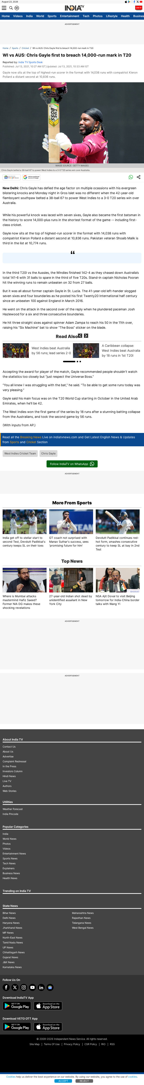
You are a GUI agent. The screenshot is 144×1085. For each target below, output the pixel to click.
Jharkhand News (12, 927)
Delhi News (9, 917)
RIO (103, 1044)
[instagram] (23, 987)
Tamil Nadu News (13, 942)
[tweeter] (14, 987)
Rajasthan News (81, 917)
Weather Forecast (13, 809)
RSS (112, 1044)
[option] (37, 350)
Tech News (9, 863)
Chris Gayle (48, 453)
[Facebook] (6, 987)
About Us (8, 751)
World (40, 16)
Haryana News (11, 922)
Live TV (7, 781)
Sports (52, 16)
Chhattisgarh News (14, 952)
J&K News (8, 962)
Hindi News (9, 776)
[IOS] (126, 2)
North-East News (12, 937)
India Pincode (10, 813)
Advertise (8, 756)
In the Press (9, 766)
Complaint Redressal (14, 761)
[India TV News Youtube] (141, 2)
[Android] (129, 2)
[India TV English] (74, 8)
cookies (132, 1076)
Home (6, 16)
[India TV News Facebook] (134, 2)
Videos (18, 16)
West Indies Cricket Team (20, 453)
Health (125, 16)
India (29, 16)
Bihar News (9, 912)
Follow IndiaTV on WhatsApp (69, 464)
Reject (84, 1080)
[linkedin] (41, 987)
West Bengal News (82, 927)
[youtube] (32, 987)
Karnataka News (12, 967)
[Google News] (12, 177)
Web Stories (9, 790)
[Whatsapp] (131, 177)
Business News (11, 873)
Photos (98, 16)
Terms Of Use (52, 1044)
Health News (10, 878)
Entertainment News (14, 853)
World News (9, 838)
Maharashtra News (83, 912)
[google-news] (50, 987)
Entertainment (69, 16)
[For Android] (17, 1027)
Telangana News (81, 922)
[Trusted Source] (31, 177)
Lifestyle (111, 16)
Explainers (8, 868)
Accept (63, 1080)
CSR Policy (90, 1044)
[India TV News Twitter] (137, 2)
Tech (86, 16)
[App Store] (48, 1006)
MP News (8, 932)
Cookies (10, 1076)
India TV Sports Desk (30, 62)
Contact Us (9, 746)
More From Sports (72, 502)
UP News (8, 947)
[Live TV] (138, 8)
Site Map (35, 1044)
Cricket (25, 48)
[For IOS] (48, 1027)
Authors (7, 785)
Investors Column (12, 771)
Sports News (10, 858)
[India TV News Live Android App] (17, 1006)
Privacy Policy (72, 1044)
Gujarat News (10, 957)
